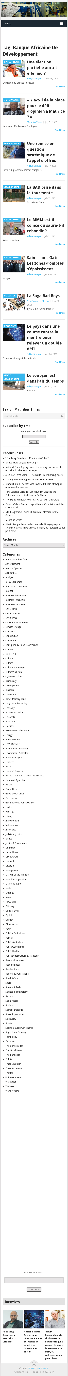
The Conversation (14, 1046)
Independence (12, 825)
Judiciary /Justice (13, 834)
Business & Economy (15, 595)
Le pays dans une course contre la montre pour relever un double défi (44, 337)
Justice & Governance (16, 843)
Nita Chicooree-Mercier (38, 301)
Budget (9, 591)
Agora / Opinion (13, 568)
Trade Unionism (13, 1064)
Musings (9, 892)
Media (8, 888)
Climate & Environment (17, 622)
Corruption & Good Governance (21, 645)
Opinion (9, 919)
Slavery (9, 996)
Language (10, 847)
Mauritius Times (34, 122)
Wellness (9, 1086)
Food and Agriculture (16, 780)
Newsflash (10, 901)
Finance (9, 766)
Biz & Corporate (13, 582)
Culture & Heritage (14, 667)
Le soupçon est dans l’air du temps (45, 378)
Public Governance (14, 946)
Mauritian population (16, 879)
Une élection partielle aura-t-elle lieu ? (42, 68)
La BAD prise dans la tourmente (44, 190)
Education (10, 721)
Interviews (10, 829)
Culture (9, 658)
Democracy (11, 681)
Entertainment (12, 739)
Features (9, 762)
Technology (11, 1037)
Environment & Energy (16, 748)
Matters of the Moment (17, 874)
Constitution (11, 636)
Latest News (11, 852)
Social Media (11, 1000)
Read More (60, 86)
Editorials (10, 717)
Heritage (9, 811)
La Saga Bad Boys (43, 295)
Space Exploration (14, 1014)
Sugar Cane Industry (15, 1032)
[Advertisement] (34, 32)
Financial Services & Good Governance (24, 775)
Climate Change (13, 627)
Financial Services (14, 771)
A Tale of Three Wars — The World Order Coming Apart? (34, 475)
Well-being (10, 1082)
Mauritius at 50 (13, 883)
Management (12, 870)
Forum (8, 784)
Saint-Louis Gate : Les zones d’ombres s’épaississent (45, 263)
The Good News (13, 1050)
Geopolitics (11, 789)
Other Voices (11, 924)
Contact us (21, 1372)
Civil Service (11, 618)
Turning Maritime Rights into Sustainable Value (29, 479)
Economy (10, 708)
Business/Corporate (15, 604)
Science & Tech (13, 987)
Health (8, 807)
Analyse (9, 577)
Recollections (11, 969)
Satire (8, 982)
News (8, 897)
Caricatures (11, 609)
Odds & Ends (12, 910)
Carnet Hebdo (12, 613)
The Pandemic (12, 1055)
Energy (9, 735)
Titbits (8, 1059)
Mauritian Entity (13, 520)
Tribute (9, 1073)
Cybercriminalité (13, 676)
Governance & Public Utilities (19, 802)
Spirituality (10, 1018)
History (9, 816)
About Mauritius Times (16, 559)
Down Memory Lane (15, 699)
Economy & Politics (15, 712)
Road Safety (11, 978)
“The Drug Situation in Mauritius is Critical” (27, 458)
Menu (8, 23)
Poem (8, 928)
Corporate (10, 640)
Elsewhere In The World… (18, 730)
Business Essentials (15, 600)
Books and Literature (16, 586)
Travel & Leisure (13, 1068)
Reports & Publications (17, 973)
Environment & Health (16, 753)
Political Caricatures (15, 933)
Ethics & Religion (13, 757)
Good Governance (14, 793)
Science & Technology (16, 991)
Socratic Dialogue (14, 1009)
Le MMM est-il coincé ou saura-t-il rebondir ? (45, 225)
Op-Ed (8, 915)
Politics (9, 937)
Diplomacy (10, 694)
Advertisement (12, 564)
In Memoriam (12, 820)
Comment (10, 631)
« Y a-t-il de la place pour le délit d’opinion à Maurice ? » (46, 108)
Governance (11, 798)
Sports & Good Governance (19, 1027)
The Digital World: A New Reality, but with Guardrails (32, 499)
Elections (9, 726)
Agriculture (11, 573)
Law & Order (11, 856)
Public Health (12, 951)
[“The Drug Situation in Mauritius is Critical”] (13, 1319)
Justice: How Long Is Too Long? (21, 462)
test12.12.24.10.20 (43, 1372)
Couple (9, 649)
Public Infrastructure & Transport (22, 955)
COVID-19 (10, 654)
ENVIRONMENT (13, 744)
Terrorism (10, 1041)
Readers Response (14, 960)
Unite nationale (13, 1077)
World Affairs (12, 1091)
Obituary (9, 906)
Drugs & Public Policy (16, 703)
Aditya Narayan (34, 78)
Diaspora (9, 690)
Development (12, 685)
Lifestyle (9, 865)
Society (9, 1005)
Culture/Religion (13, 672)
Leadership (10, 861)
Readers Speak (12, 964)
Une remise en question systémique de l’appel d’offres (41, 152)
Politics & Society (14, 942)
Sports (8, 1023)
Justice (8, 838)
